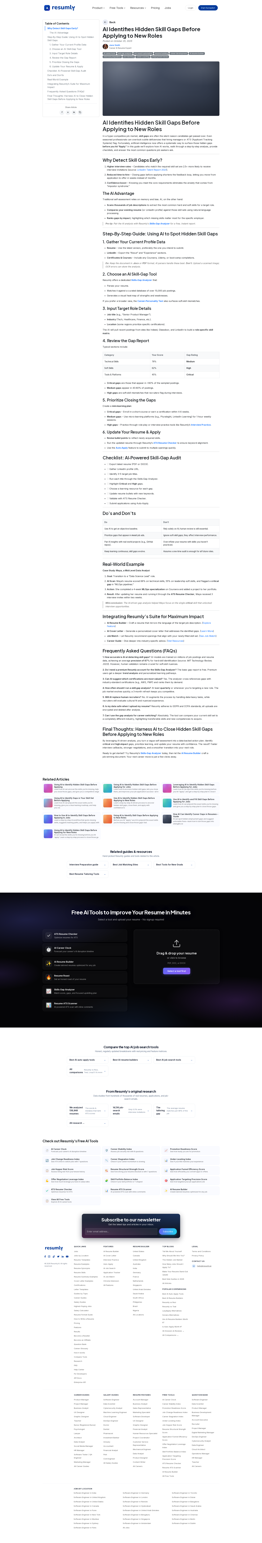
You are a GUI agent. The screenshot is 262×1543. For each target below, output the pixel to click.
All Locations (138, 1315)
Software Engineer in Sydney (86, 1523)
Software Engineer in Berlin (183, 1519)
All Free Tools (168, 1476)
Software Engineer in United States (88, 1502)
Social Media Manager (83, 1446)
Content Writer (139, 1462)
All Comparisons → (170, 1335)
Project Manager (81, 1404)
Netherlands (138, 1281)
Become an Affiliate (82, 1340)
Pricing (155, 8)
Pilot (105, 1454)
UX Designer (79, 1412)
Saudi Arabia (138, 1293)
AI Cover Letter (109, 1255)
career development (178, 53)
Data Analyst (79, 1442)
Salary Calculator (81, 1310)
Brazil (135, 1306)
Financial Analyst (110, 1450)
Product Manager (81, 1400)
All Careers (137, 1466)
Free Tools (117, 8)
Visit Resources (175, 641)
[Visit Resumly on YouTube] (67, 1256)
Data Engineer (198, 1445)
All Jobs (126, 1528)
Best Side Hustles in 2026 (173, 1279)
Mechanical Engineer (142, 1449)
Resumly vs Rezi (169, 1302)
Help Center (79, 1369)
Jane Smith (114, 45)
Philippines (137, 1302)
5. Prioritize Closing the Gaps (64, 62)
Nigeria (136, 1310)
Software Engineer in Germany (136, 1493)
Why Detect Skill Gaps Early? (62, 28)
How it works (79, 1353)
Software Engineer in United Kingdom (89, 1497)
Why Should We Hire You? (173, 1255)
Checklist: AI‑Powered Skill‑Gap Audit (66, 70)
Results (77, 1331)
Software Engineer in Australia (185, 1510)
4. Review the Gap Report (63, 57)
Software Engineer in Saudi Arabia (186, 1506)
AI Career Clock (169, 1400)
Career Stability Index (171, 1404)
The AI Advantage (59, 32)
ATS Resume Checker (165, 443)
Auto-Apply (108, 1264)
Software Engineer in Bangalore (185, 1502)
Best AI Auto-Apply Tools (173, 1294)
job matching (128, 57)
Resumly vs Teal (169, 1306)
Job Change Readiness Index (174, 1412)
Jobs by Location (81, 1255)
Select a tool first (176, 971)
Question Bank (80, 1344)
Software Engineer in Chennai (185, 1515)
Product (97, 8)
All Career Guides (81, 1466)
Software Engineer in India (85, 1493)
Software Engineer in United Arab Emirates (141, 1510)
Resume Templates (82, 1260)
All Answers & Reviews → (173, 1331)
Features (77, 1327)
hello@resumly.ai (204, 1266)
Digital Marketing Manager (203, 1432)
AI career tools (109, 53)
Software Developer (141, 1416)
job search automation (143, 53)
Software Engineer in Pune (85, 1510)
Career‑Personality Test (150, 301)
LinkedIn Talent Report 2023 (151, 169)
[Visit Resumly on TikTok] (54, 1256)
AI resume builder (197, 53)
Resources (137, 8)
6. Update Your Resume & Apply (66, 66)
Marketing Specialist (141, 1412)
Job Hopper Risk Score (172, 1425)
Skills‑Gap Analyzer (159, 223)
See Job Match (208, 636)
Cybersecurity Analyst (112, 1408)
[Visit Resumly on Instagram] (49, 1256)
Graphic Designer (81, 1416)
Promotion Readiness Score (174, 1408)
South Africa (138, 1298)
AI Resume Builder (191, 753)
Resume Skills (80, 1272)
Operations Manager (200, 1453)
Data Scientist (109, 1404)
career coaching (142, 57)
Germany (137, 1272)
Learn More (207, 631)
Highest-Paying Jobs (83, 1306)
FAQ (75, 1365)
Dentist (106, 1429)
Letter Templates (81, 1289)
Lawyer (77, 1433)
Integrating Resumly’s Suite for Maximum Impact (68, 85)
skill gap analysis (125, 53)
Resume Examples (81, 1264)
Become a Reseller (82, 1336)
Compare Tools (80, 1357)
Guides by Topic (81, 1293)
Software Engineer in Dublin (184, 1523)
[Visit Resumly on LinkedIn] (63, 1256)
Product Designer (140, 1458)
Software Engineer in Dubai (183, 1497)
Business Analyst (81, 1408)
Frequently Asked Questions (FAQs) (65, 91)
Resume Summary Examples (86, 1277)
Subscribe (168, 1231)
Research (78, 1361)
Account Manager (140, 1400)
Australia (136, 1264)
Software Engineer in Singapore (136, 1519)
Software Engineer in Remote (135, 1502)
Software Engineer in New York (87, 1515)
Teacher (77, 1421)
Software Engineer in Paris (85, 1528)
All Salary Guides (110, 1463)
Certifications (79, 1285)
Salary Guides (80, 1302)
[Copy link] (80, 112)
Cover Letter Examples (83, 1281)
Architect (78, 1438)
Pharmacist (108, 1433)
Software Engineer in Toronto (184, 1493)
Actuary (106, 1442)
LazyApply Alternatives (172, 1311)
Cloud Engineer (110, 1416)
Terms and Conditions (201, 1251)
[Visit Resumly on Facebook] (45, 1256)
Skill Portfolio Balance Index (174, 1452)
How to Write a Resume (84, 1319)
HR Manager (79, 1450)
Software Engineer (111, 1400)
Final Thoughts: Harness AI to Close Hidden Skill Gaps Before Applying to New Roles (70, 97)
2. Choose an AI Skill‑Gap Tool (65, 49)
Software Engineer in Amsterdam (137, 1523)
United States (138, 1251)
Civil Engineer (109, 1459)
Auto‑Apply (122, 448)
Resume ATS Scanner (171, 1467)
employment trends (160, 57)
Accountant (108, 1446)
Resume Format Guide (83, 1315)
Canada (136, 1255)
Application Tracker (111, 1272)
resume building (161, 53)
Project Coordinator (141, 1438)
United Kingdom (139, 1260)
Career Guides (80, 1298)
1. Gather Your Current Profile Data (68, 44)
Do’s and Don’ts (55, 75)
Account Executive (200, 1420)
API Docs (78, 1378)
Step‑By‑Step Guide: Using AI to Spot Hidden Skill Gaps (70, 39)
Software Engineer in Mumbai (86, 1519)
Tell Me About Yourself (172, 1251)
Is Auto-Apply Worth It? (172, 1327)
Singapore (137, 1285)
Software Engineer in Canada (86, 1506)
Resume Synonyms (82, 1268)
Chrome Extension (111, 1281)
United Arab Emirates (142, 1289)
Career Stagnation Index (172, 1416)
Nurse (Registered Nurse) (85, 1425)
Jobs (168, 8)
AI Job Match (109, 1277)
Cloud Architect (198, 1449)
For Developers (80, 1374)
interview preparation (112, 57)
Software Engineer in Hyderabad (137, 1506)
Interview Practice (201, 424)
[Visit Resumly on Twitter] (58, 1256)
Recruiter (196, 1424)
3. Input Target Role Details (64, 53)
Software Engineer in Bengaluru (136, 1515)
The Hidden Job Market (172, 1260)
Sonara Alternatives (170, 1315)
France (136, 1277)
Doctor (106, 1425)
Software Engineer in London (135, 1497)
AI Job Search (109, 1268)
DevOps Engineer (110, 1421)
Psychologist (79, 1429)
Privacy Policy (198, 1255)
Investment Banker (111, 1438)
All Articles (166, 1283)
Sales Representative (142, 1408)
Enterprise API (80, 1382)
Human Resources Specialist (145, 1433)
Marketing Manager (82, 1462)
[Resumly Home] (55, 1248)
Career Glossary (81, 1348)
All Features (108, 1285)
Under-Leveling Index (171, 1421)
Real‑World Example (57, 79)
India (135, 1268)
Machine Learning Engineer (115, 1412)
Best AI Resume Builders (172, 1298)
